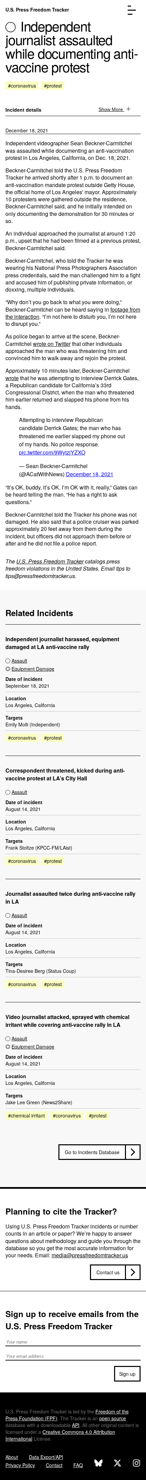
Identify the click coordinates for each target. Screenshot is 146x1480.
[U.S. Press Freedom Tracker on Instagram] (136, 1464)
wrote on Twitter (52, 344)
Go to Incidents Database (92, 1152)
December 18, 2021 (26, 130)
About (11, 1457)
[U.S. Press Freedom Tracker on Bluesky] (98, 1464)
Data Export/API (46, 1457)
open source (112, 1418)
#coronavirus (22, 85)
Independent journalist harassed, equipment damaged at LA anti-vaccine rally (62, 643)
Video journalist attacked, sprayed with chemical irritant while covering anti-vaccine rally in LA (67, 1021)
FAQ (78, 1465)
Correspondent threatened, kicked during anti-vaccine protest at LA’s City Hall (65, 774)
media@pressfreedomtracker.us (90, 1255)
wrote (12, 378)
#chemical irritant (26, 1115)
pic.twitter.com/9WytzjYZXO (52, 452)
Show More (111, 109)
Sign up (127, 1373)
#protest (53, 85)
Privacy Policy (20, 1465)
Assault (19, 660)
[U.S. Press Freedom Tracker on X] (117, 1464)
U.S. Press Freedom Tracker (37, 9)
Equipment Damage (33, 668)
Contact (54, 1465)
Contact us (108, 1272)
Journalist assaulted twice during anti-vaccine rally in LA (70, 897)
